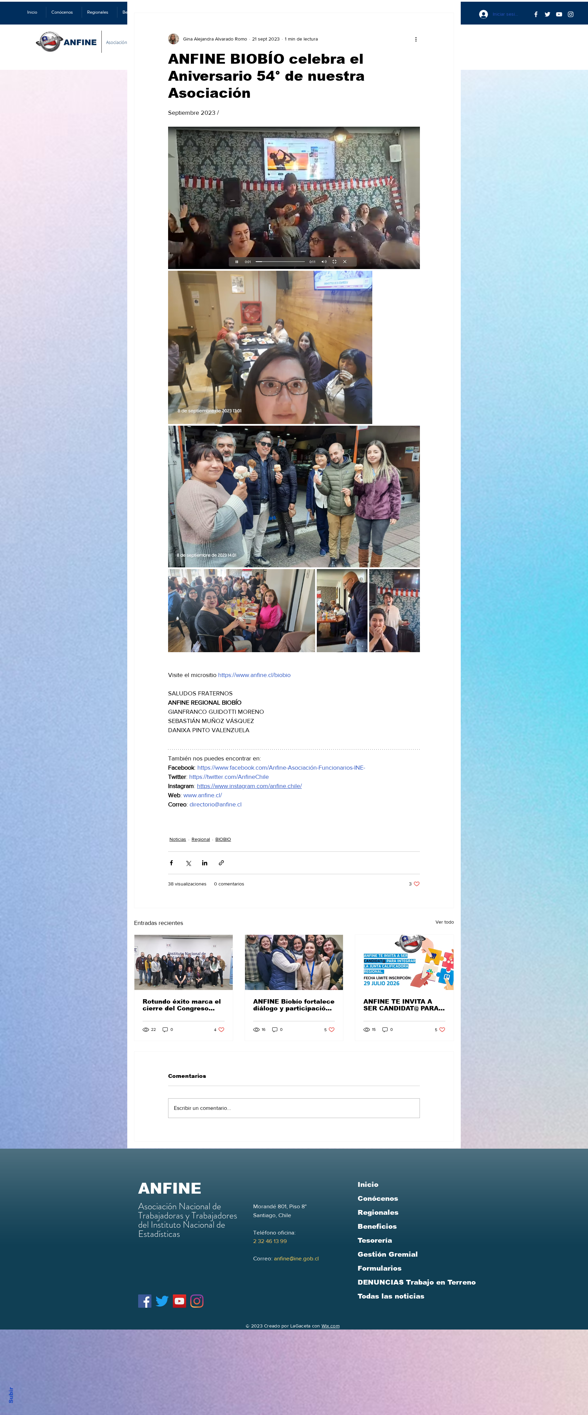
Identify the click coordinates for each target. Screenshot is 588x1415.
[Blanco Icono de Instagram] (570, 14)
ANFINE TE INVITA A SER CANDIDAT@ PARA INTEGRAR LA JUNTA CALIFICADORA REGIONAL (401, 1005)
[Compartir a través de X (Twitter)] (188, 863)
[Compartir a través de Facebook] (171, 863)
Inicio (368, 1184)
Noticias (177, 839)
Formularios (380, 1268)
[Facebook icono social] (144, 1301)
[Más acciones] (416, 39)
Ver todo (445, 922)
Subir (11, 1394)
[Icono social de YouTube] (179, 1301)
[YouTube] (559, 14)
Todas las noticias (391, 1296)
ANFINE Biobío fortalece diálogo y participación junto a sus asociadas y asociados (293, 1005)
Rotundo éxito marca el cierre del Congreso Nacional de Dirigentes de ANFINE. (182, 1005)
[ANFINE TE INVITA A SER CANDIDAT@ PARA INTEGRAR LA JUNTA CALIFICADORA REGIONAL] (404, 962)
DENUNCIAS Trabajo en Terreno (417, 1282)
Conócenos (378, 1198)
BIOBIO (223, 839)
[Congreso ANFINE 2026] (183, 962)
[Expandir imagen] (294, 198)
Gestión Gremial (388, 1254)
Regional (201, 839)
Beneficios (377, 1226)
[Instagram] (196, 1301)
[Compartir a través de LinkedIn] (204, 863)
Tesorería (375, 1240)
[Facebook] (536, 14)
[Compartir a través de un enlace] (221, 863)
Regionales (378, 1212)
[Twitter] (547, 14)
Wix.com (331, 1325)
